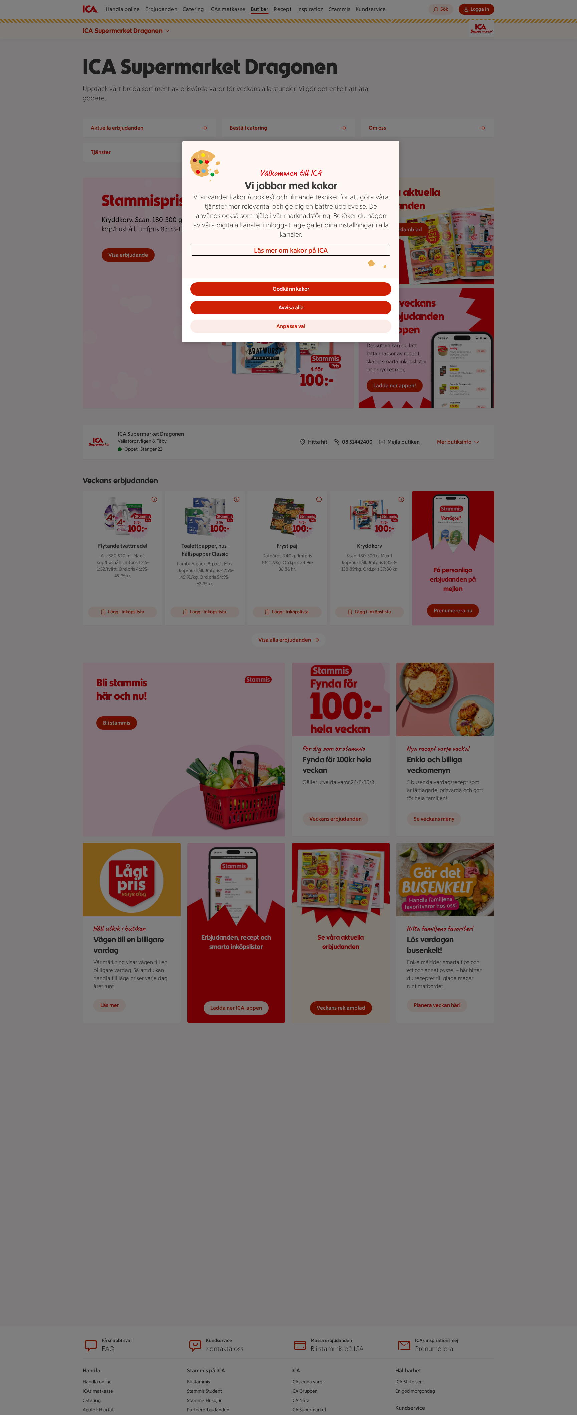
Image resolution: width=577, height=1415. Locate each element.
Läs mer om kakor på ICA (291, 250)
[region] (290, 242)
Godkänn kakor (291, 289)
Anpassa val (290, 326)
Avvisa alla (291, 307)
